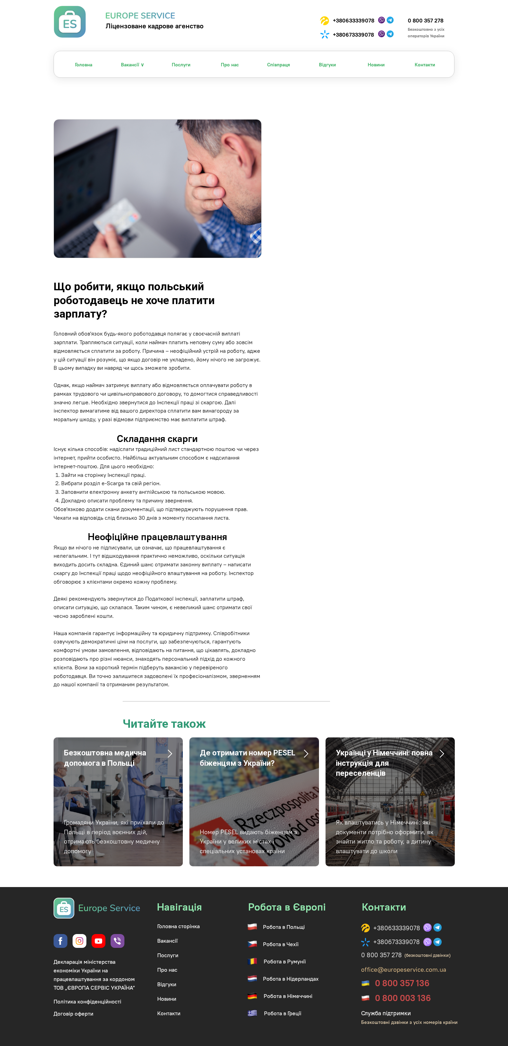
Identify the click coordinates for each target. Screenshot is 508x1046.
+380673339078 (353, 34)
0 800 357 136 (402, 983)
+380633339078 (353, 20)
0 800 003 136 (403, 997)
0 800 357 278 (425, 20)
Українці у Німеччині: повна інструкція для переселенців (384, 763)
